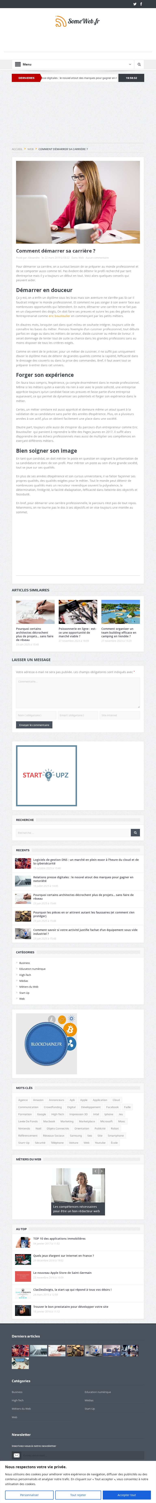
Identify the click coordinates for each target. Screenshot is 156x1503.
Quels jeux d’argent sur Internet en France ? (63, 1256)
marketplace (87, 1121)
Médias (23, 981)
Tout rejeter (78, 1495)
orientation (82, 1128)
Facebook (112, 1107)
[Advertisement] (78, 43)
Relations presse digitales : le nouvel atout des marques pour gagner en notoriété (83, 879)
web (86, 1142)
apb (72, 1100)
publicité (100, 1128)
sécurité (40, 1142)
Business (24, 963)
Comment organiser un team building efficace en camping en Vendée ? (118, 632)
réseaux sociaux (53, 1135)
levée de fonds (28, 1121)
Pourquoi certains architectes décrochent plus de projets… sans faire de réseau (34, 634)
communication (28, 1107)
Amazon (38, 1100)
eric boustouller (59, 316)
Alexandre (34, 257)
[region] (78, 1482)
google (41, 1114)
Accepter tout (127, 1495)
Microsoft (106, 1121)
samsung (76, 1135)
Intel (96, 1114)
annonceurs (56, 1100)
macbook (49, 1121)
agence (23, 1100)
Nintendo (24, 1128)
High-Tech (25, 975)
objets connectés (58, 1128)
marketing (67, 1121)
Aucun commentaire (97, 257)
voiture (73, 1142)
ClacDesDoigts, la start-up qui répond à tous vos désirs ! (72, 1290)
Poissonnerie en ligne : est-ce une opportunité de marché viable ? (77, 632)
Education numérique (32, 969)
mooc (121, 1121)
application (100, 1100)
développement (91, 1107)
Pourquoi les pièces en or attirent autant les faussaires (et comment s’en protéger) (83, 914)
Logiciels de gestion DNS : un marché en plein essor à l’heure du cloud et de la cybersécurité (86, 861)
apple (83, 1100)
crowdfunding (53, 1107)
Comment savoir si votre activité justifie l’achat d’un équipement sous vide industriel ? (85, 931)
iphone (108, 1114)
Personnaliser (29, 1495)
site (100, 1135)
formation (25, 1114)
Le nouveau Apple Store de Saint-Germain (62, 1273)
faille (127, 1107)
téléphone (57, 1142)
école (114, 1142)
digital (71, 1107)
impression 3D (78, 1114)
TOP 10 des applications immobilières (59, 1238)
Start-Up (24, 993)
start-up (23, 1142)
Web (81, 257)
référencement (28, 1135)
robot (115, 1128)
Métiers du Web (28, 987)
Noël (38, 1128)
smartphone (116, 1135)
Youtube (100, 1142)
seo (89, 1135)
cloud (116, 1100)
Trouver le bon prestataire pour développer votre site (70, 1307)
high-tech (57, 1114)
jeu (121, 1114)
